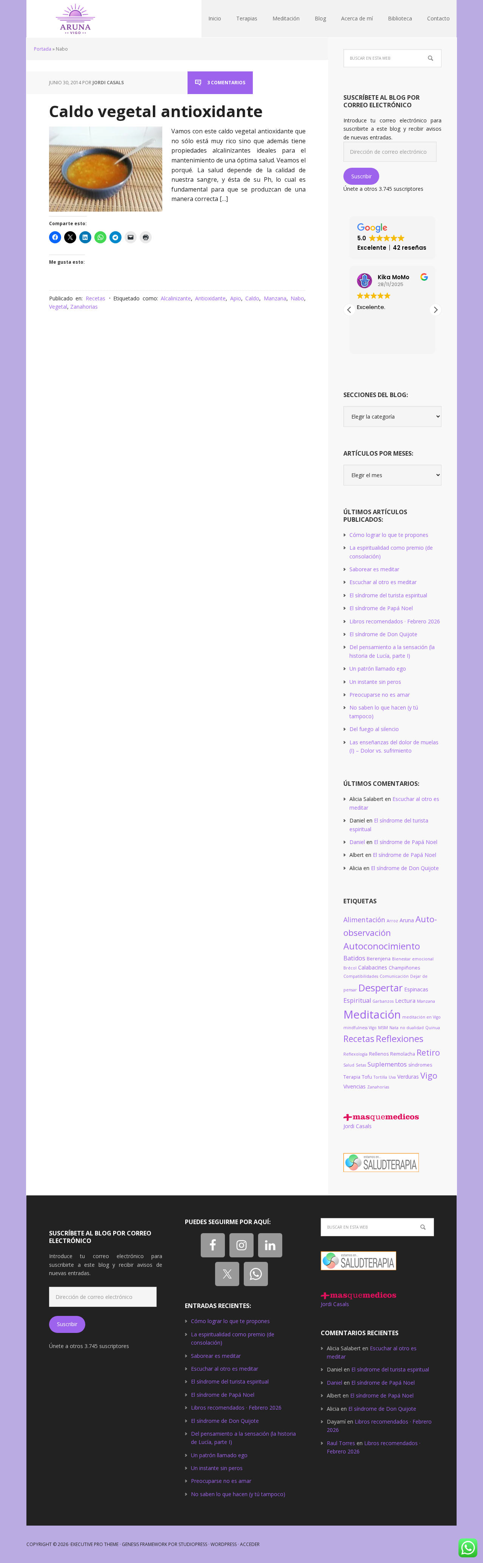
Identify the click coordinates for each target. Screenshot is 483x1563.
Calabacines (372, 967)
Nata (393, 1027)
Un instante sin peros (375, 681)
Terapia (351, 1077)
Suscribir (361, 176)
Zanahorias (84, 306)
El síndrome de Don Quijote (383, 634)
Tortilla (380, 1077)
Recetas (95, 298)
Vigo (428, 1075)
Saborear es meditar (374, 569)
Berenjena (379, 958)
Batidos (354, 958)
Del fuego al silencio (374, 729)
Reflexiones (399, 1039)
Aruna (407, 920)
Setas (361, 1065)
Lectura (405, 1000)
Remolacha (402, 1054)
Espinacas (416, 989)
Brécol (350, 968)
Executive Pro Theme (94, 1544)
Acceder (250, 1544)
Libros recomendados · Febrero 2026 (394, 621)
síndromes (420, 1065)
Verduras (408, 1076)
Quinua (432, 1027)
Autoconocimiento (381, 946)
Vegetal (58, 306)
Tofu (367, 1077)
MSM (383, 1027)
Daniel (357, 842)
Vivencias (354, 1086)
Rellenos (379, 1054)
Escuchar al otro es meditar (383, 582)
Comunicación (394, 976)
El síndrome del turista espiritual (388, 595)
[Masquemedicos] (381, 1117)
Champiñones (404, 968)
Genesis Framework (144, 1544)
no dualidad (412, 1027)
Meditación (372, 1014)
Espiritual (357, 1000)
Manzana (275, 298)
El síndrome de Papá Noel (381, 608)
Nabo (297, 298)
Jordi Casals (357, 1126)
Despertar (380, 987)
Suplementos (387, 1064)
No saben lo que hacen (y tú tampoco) (238, 1494)
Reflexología (355, 1054)
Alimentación (364, 919)
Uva (392, 1077)
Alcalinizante (176, 298)
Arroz (392, 920)
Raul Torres (341, 1443)
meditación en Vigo (421, 1017)
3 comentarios (226, 82)
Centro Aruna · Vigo (75, 19)
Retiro (428, 1052)
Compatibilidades (360, 976)
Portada (42, 49)
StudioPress (192, 1544)
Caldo (252, 298)
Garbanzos (383, 1001)
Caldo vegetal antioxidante (156, 111)
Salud (348, 1065)
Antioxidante (210, 298)
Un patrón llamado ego (377, 668)
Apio (235, 298)
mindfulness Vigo (360, 1027)
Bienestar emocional (413, 959)
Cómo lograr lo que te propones (388, 534)
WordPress (224, 1544)
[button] (435, 309)
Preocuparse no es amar (379, 694)
